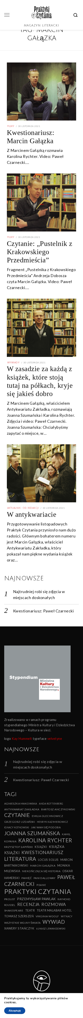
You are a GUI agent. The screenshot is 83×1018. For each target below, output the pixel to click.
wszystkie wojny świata (22, 922)
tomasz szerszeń (19, 916)
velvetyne (54, 738)
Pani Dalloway (45, 878)
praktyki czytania (37, 891)
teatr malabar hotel (54, 910)
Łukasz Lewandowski (51, 928)
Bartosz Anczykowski (58, 809)
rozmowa (53, 904)
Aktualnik (14, 508)
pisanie (41, 884)
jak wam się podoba (46, 827)
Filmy (10, 126)
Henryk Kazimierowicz (52, 821)
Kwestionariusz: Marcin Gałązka (30, 137)
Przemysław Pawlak (36, 899)
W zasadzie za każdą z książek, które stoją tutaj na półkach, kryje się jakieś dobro (40, 381)
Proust (9, 899)
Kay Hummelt (22, 738)
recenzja (28, 904)
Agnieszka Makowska (20, 803)
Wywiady (13, 362)
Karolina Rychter (45, 840)
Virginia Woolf (47, 916)
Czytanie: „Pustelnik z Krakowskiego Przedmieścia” (39, 251)
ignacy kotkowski (16, 827)
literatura (20, 859)
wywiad (53, 922)
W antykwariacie (31, 514)
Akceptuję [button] (15, 1010)
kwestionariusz (42, 852)
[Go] (76, 15)
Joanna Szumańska (32, 833)
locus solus (48, 859)
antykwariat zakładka (21, 809)
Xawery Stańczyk (19, 928)
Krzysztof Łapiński (18, 847)
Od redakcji (31, 508)
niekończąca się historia (41, 871)
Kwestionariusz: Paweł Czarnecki (43, 610)
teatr (30, 910)
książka (57, 846)
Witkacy (67, 916)
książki (12, 852)
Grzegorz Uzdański (19, 821)
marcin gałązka (42, 865)
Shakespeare (13, 910)
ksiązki (41, 847)
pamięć (26, 878)
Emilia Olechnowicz (47, 816)
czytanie (17, 815)
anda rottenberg (51, 803)
